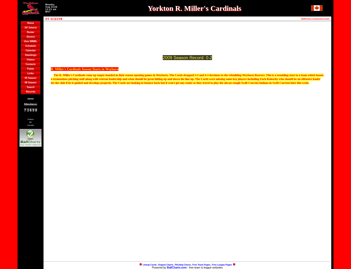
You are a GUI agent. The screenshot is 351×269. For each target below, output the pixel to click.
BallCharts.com (177, 267)
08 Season (30, 82)
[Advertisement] (30, 211)
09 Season (30, 78)
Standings (30, 55)
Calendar (31, 50)
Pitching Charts (183, 265)
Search (31, 87)
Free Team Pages (201, 265)
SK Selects (30, 27)
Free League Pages (222, 265)
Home (30, 23)
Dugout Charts (165, 265)
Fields (30, 68)
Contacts (30, 64)
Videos (31, 59)
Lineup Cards (150, 265)
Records (30, 91)
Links (30, 73)
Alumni (31, 36)
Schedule (30, 45)
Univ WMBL (30, 41)
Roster (30, 32)
